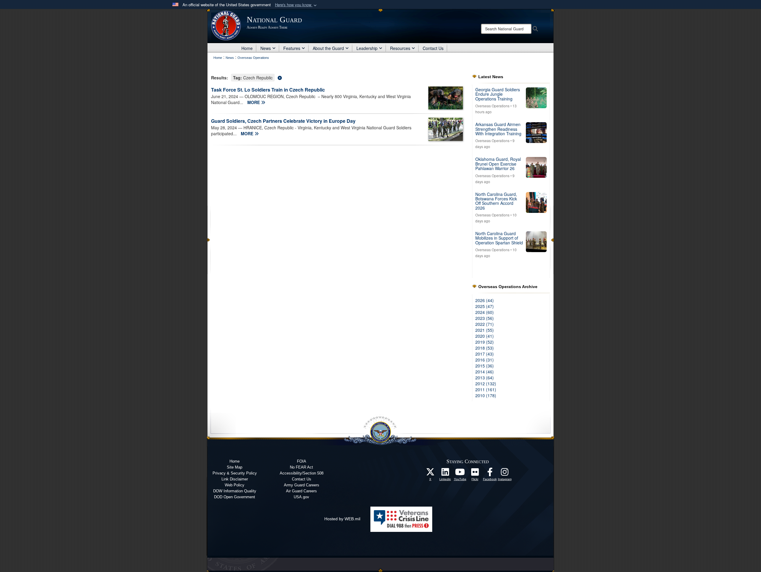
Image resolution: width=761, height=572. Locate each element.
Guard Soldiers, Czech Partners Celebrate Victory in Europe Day (283, 120)
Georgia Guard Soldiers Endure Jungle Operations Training (497, 94)
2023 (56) (484, 318)
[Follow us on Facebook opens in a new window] (489, 473)
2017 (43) (484, 354)
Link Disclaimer (234, 479)
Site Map (234, 467)
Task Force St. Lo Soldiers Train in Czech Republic (268, 89)
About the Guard (328, 48)
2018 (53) (484, 348)
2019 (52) (484, 342)
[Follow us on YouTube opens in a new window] (460, 473)
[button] (296, 5)
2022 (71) (484, 324)
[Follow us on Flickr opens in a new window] (475, 473)
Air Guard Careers (301, 491)
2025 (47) (484, 306)
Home (247, 48)
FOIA (301, 461)
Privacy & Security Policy (235, 473)
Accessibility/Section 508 (301, 473)
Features (291, 48)
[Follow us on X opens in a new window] (430, 473)
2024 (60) (484, 312)
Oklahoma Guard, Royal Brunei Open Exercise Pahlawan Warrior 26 (498, 163)
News (265, 48)
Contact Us (433, 48)
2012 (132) (485, 383)
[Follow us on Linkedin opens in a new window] (445, 473)
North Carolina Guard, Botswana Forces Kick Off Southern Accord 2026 (496, 201)
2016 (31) (484, 360)
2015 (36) (484, 366)
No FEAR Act (301, 467)
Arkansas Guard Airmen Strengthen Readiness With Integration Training (498, 128)
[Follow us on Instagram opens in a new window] (504, 473)
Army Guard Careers (301, 485)
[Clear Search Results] (337, 77)
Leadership (367, 48)
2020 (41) (484, 336)
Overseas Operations (492, 105)
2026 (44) (484, 300)
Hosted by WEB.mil (342, 518)
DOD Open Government (234, 497)
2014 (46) (484, 372)
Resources (400, 48)
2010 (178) (485, 395)
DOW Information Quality (234, 491)
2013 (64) (484, 378)
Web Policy (234, 485)
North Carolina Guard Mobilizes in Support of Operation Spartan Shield (499, 238)
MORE (254, 102)
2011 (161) (485, 389)
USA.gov (301, 497)
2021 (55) (484, 330)
